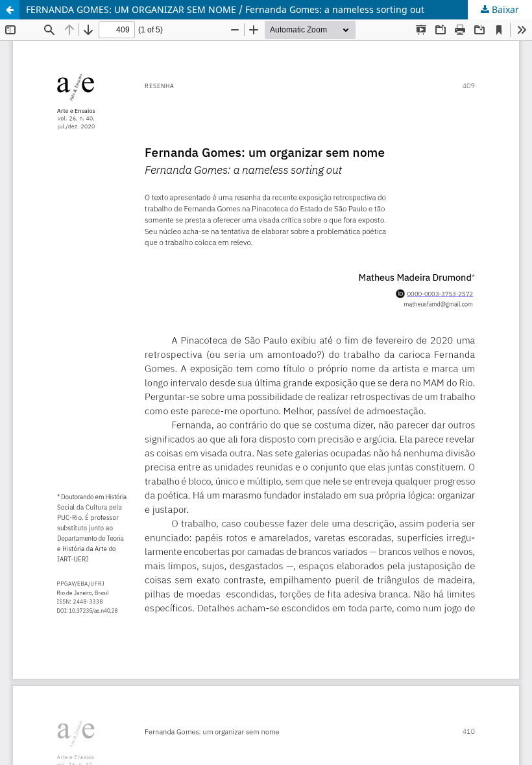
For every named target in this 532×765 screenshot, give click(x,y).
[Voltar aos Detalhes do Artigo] (9, 9)
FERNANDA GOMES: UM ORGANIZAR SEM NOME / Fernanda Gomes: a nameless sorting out (225, 9)
